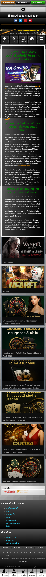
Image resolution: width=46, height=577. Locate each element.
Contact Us (11, 537)
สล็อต (8, 517)
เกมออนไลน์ (11, 520)
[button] (23, 9)
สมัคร (14, 575)
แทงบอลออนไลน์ (13, 523)
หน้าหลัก (23, 575)
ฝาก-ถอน (32, 575)
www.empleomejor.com (36, 567)
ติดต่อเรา (41, 575)
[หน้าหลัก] (23, 571)
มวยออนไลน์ (11, 514)
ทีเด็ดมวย (6, 292)
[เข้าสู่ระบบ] (5, 571)
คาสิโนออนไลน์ (12, 508)
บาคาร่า (9, 511)
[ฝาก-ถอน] (32, 571)
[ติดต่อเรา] (41, 571)
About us (10, 540)
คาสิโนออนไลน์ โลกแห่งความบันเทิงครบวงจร (19, 481)
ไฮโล (8, 525)
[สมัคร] (14, 571)
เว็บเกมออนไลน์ (8, 262)
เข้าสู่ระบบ (5, 575)
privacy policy (12, 543)
